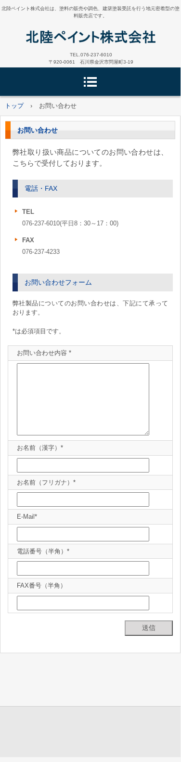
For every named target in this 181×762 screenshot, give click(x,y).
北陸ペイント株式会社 (90, 36)
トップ (14, 105)
